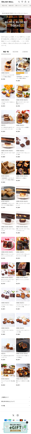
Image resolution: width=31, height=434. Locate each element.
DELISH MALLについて (8, 401)
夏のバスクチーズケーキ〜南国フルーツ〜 (22, 102)
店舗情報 (25, 51)
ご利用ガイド (5, 397)
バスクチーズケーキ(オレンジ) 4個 (8, 102)
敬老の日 (11, 5)
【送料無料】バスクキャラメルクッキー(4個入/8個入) (7, 179)
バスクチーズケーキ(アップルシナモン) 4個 (22, 305)
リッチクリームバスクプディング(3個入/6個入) (7, 75)
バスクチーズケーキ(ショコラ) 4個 (22, 153)
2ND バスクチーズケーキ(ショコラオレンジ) (23, 229)
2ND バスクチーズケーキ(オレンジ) (23, 204)
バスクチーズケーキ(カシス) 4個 (7, 305)
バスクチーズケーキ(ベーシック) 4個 (22, 331)
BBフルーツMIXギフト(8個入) (22, 381)
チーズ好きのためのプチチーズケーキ (7, 356)
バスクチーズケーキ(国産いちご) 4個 (22, 128)
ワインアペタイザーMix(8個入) (8, 381)
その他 (3, 405)
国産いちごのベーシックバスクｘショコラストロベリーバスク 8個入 (7, 255)
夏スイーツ (18, 5)
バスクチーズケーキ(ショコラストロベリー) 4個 (22, 255)
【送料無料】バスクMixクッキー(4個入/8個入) (22, 77)
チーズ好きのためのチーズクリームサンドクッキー (7, 128)
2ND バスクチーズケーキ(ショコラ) (8, 229)
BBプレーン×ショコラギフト (22, 280)
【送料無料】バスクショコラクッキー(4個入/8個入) (7, 204)
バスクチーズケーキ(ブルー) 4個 (7, 331)
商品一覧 (4, 5)
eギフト (25, 5)
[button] (19, 1)
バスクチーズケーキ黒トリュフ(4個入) (22, 356)
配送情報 (15, 51)
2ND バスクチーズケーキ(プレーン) (8, 153)
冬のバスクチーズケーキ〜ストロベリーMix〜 (7, 280)
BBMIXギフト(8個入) (21, 178)
